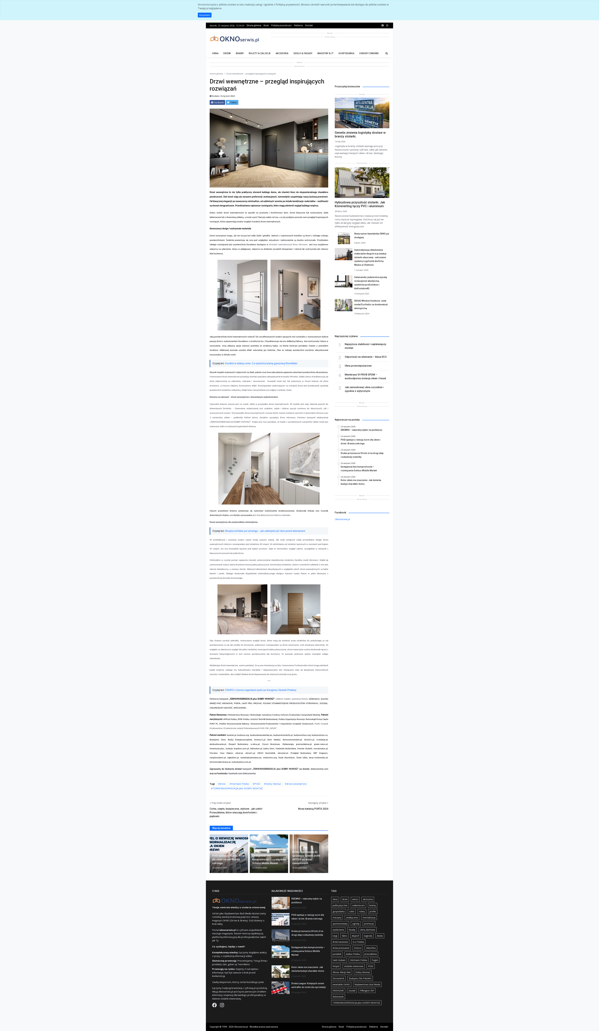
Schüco (357, 947)
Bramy (240, 53)
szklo (351, 911)
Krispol (336, 966)
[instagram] (387, 25)
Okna (215, 53)
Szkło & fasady (302, 53)
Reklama (298, 25)
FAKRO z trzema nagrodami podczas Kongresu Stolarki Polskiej (260, 690)
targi (335, 935)
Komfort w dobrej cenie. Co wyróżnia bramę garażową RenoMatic (261, 363)
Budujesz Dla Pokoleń (360, 978)
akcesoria (368, 899)
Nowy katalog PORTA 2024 (313, 808)
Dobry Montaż (273, 783)
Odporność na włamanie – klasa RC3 (366, 356)
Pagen (375, 960)
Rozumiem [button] (204, 15)
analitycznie (352, 917)
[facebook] (382, 25)
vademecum (358, 905)
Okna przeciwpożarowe (358, 365)
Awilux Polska (353, 954)
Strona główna (254, 25)
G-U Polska (358, 941)
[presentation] (211, 855)
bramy (372, 905)
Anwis (380, 935)
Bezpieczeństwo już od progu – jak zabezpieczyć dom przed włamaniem (265, 531)
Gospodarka (346, 53)
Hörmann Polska (240, 783)
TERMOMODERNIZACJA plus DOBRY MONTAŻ (238, 788)
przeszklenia (370, 954)
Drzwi (227, 53)
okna (335, 899)
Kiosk (266, 25)
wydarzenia (338, 929)
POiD (257, 783)
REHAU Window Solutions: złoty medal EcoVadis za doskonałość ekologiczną (371, 305)
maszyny (337, 917)
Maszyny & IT (325, 53)
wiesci (355, 899)
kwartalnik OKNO (341, 984)
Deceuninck (338, 978)
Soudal (351, 990)
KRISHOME (338, 990)
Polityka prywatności (281, 25)
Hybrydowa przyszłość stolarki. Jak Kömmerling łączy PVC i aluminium (360, 204)
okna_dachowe (367, 929)
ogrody (355, 923)
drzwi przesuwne (341, 947)
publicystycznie (340, 905)
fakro (344, 935)
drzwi (223, 783)
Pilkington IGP (367, 990)
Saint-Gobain (339, 960)
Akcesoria (282, 53)
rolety (362, 911)
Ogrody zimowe (369, 53)
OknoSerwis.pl (342, 519)
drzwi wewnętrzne (297, 783)
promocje (369, 923)
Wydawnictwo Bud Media (367, 984)
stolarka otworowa (353, 966)
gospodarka (339, 911)
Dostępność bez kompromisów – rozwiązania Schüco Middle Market (308, 951)
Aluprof (355, 935)
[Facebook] (214, 1005)
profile (373, 911)
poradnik (337, 954)
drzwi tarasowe (340, 941)
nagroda (368, 935)
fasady (352, 929)
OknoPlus (371, 947)
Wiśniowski (338, 996)
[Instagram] (222, 1005)
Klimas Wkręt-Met (342, 972)
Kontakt (309, 25)
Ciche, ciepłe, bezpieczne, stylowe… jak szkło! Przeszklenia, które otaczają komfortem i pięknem (236, 812)
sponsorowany (340, 923)
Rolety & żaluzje (260, 53)
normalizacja (369, 917)
